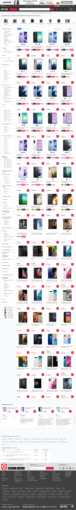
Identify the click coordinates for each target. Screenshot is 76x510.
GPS (6, 284)
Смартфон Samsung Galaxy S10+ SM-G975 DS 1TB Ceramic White (37, 369)
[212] (21, 52)
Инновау (6, 44)
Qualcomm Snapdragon (9, 237)
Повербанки (5, 499)
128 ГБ (6, 127)
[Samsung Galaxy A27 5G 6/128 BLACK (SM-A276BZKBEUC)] (37, 37)
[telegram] (67, 468)
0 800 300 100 (68, 474)
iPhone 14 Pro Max (8, 113)
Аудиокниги (42, 477)
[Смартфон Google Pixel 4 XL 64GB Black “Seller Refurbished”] (52, 251)
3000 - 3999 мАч (8, 160)
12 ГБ (6, 152)
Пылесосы (5, 496)
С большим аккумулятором (8, 89)
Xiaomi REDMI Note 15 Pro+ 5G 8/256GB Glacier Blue (11, 308)
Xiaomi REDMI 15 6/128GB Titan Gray (37, 74)
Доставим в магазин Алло (8, 36)
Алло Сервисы (43, 475)
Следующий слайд (73, 417)
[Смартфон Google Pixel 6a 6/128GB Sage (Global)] (67, 295)
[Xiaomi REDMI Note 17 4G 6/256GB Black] (67, 145)
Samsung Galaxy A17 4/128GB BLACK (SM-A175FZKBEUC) (10, 310)
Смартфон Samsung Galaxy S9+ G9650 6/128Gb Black (51, 369)
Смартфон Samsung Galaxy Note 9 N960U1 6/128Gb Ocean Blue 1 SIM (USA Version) (52, 281)
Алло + (6, 50)
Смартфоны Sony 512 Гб (24, 441)
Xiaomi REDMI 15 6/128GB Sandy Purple (51, 74)
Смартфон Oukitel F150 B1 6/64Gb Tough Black (51, 325)
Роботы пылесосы (12, 496)
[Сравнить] (61, 9)
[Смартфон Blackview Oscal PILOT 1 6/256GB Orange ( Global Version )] (67, 224)
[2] (35, 212)
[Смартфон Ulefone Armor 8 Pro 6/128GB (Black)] (23, 339)
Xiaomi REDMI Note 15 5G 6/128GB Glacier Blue (51, 155)
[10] (21, 212)
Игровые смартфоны (8, 99)
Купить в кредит (30, 478)
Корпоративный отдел (57, 480)
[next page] (52, 401)
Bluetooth (7, 287)
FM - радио (7, 295)
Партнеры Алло (56, 475)
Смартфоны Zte (14, 441)
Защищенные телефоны (7, 94)
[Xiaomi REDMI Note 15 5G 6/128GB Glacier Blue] (52, 145)
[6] (21, 239)
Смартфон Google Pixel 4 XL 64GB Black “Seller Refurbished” (52, 258)
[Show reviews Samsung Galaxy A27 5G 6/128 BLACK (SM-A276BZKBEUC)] (40, 409)
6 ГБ (6, 147)
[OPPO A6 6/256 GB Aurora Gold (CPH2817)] (52, 172)
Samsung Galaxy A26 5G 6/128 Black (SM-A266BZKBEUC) (67, 74)
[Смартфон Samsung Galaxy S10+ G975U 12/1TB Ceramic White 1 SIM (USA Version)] (52, 295)
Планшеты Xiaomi (6, 491)
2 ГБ (6, 142)
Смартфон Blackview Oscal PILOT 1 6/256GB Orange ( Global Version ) (66, 234)
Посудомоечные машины (31, 496)
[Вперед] (72, 22)
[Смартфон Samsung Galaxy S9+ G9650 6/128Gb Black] (52, 361)
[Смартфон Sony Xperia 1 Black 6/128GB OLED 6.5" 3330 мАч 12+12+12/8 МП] (37, 383)
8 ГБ (6, 148)
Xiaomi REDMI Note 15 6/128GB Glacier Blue (52, 47)
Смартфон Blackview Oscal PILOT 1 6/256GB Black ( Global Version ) (67, 391)
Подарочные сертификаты (32, 480)
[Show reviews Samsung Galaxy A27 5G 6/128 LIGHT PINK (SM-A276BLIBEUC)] (58, 409)
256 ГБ (6, 129)
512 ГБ (6, 130)
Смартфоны (7, 91)
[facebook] (60, 468)
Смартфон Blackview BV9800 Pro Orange (22, 325)
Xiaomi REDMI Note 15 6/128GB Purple (23, 47)
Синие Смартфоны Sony (63, 441)
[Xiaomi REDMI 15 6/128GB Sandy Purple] (52, 64)
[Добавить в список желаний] (28, 36)
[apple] (26, 507)
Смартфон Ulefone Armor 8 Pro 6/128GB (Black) (23, 347)
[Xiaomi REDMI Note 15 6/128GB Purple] (23, 37)
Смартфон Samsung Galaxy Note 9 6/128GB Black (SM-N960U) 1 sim (22, 281)
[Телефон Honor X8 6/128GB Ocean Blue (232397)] (52, 339)
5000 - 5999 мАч (8, 163)
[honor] (54, 507)
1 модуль (6, 219)
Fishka (28, 475)
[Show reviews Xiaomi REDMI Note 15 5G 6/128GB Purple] (22, 409)
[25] (35, 52)
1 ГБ (5, 139)
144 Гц (6, 193)
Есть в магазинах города (7, 32)
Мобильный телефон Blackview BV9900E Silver (67, 325)
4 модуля (7, 224)
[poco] (37, 507)
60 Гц (6, 188)
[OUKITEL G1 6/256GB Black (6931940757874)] (52, 199)
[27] (50, 187)
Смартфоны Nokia (5, 441)
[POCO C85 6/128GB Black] (23, 91)
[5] (65, 305)
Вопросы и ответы (18, 478)
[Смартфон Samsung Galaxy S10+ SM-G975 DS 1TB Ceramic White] (37, 361)
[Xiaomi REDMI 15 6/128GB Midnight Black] (23, 64)
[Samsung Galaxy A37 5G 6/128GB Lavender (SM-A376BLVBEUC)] (67, 118)
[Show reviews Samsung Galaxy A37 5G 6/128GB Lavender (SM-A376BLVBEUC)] (5, 409)
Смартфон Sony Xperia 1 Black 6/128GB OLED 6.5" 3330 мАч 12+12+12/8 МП (37, 391)
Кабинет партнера (56, 478)
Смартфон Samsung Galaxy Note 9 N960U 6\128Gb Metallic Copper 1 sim (23, 303)
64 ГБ (6, 126)
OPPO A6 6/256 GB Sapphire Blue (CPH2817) (66, 182)
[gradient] (69, 98)
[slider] (3, 61)
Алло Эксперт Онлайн (44, 473)
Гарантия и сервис (18, 475)
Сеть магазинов (5, 478)
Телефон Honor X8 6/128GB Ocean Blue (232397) (51, 347)
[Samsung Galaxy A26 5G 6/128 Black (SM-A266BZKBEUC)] (67, 64)
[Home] (2, 13)
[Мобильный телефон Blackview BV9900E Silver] (67, 317)
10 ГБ (6, 150)
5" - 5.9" (6, 178)
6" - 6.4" (6, 179)
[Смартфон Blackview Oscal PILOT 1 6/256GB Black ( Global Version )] (67, 383)
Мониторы (61, 491)
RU (72, 5)
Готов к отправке (8, 33)
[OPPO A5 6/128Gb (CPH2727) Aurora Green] (23, 199)
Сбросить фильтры (26, 28)
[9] (21, 283)
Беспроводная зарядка (8, 291)
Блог (15, 477)
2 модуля (7, 221)
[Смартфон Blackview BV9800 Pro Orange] (23, 317)
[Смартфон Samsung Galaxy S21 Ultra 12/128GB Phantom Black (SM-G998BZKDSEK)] (37, 273)
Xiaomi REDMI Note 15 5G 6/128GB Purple (22, 155)
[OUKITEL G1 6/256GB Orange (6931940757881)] (67, 199)
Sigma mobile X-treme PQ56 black (22, 258)
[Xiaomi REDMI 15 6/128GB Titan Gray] (37, 64)
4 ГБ (6, 145)
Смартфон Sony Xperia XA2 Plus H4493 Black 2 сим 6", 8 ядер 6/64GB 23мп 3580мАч (22, 391)
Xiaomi (6, 72)
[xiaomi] (24, 507)
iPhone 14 (6, 118)
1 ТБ (5, 132)
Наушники (35, 491)
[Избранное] (64, 9)
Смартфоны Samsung (29, 488)
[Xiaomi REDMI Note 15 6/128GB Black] (67, 37)
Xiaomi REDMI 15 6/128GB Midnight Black (22, 74)
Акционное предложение (8, 40)
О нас (3, 477)
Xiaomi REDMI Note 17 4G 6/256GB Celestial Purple (22, 182)
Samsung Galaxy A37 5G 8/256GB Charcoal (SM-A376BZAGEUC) (10, 315)
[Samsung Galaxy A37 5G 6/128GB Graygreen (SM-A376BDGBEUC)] (52, 118)
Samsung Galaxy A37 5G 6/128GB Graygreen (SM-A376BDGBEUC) (51, 128)
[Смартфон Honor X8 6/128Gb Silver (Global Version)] (67, 339)
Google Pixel (7, 78)
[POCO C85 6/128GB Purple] (37, 91)
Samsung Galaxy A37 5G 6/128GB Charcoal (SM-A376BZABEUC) (66, 101)
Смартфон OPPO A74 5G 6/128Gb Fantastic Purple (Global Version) (66, 369)
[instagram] (63, 468)
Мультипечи (21, 496)
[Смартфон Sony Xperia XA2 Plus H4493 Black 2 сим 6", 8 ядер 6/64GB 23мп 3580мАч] (23, 383)
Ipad (63, 488)
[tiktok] (73, 468)
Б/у (5, 206)
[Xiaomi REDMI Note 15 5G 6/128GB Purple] (23, 145)
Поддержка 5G (8, 95)
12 (49, 400)
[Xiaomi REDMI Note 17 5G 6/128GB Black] (37, 172)
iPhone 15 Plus (7, 110)
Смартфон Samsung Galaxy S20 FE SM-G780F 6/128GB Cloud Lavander (51, 391)
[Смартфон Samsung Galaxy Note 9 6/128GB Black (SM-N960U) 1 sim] (23, 273)
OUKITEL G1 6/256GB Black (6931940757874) (51, 207)
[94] (21, 106)
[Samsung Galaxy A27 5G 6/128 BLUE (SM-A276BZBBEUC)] (37, 118)
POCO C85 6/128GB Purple (36, 100)
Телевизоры (54, 491)
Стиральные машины (42, 496)
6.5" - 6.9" (7, 181)
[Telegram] (67, 476)
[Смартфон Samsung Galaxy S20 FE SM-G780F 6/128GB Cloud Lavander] (52, 383)
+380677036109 (36, 455)
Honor (6, 79)
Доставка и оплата (18, 473)
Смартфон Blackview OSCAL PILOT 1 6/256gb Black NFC (22, 234)
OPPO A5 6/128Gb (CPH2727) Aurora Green (22, 207)
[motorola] (47, 507)
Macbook (29, 491)
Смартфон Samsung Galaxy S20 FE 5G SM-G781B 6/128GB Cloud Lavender (67, 281)
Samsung (7, 73)
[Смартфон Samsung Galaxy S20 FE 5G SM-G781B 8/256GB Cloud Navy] (37, 295)
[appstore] (12, 468)
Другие (6, 240)
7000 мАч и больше (8, 167)
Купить (28, 55)
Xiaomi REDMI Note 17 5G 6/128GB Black (36, 182)
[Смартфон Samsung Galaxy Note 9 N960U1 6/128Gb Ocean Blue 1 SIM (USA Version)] (52, 273)
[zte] (41, 507)
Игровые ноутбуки (21, 491)
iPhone (21, 488)
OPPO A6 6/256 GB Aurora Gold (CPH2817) (52, 182)
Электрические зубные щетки (64, 496)
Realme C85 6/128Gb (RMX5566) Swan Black (36, 207)
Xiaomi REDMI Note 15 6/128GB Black (67, 47)
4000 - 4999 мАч (8, 162)
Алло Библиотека (43, 478)
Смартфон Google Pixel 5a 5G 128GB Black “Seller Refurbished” (23, 369)
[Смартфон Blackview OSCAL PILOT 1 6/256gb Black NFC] (23, 224)
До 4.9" (6, 176)
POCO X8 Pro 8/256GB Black (10, 312)
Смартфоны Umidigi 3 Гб (51, 441)
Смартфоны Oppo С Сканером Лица (37, 441)
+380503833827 (36, 452)
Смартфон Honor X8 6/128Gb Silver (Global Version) (67, 347)
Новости (3, 475)
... (46, 400)
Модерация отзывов (19, 480)
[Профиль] (57, 9)
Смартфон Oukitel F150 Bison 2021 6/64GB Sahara (37, 325)
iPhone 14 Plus (7, 116)
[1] (65, 239)
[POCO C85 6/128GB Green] (52, 91)
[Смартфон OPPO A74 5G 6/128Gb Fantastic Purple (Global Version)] (67, 361)
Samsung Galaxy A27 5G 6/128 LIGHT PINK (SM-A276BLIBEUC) (23, 128)
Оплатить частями (31, 477)
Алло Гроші (29, 473)
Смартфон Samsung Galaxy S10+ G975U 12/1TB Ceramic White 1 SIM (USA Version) (52, 303)
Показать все (5, 81)
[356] (21, 79)
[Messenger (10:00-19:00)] (69, 476)
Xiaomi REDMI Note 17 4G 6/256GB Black (66, 155)
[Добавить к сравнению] (28, 33)
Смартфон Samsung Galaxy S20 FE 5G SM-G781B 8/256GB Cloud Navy (37, 303)
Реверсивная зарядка (8, 281)
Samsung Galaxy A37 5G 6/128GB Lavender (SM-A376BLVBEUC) (66, 128)
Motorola (6, 75)
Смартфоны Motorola (50, 488)
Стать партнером (56, 477)
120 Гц (6, 191)
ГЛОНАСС (7, 285)
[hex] (21, 44)
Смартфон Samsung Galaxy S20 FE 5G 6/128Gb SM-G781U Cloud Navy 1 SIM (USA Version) (67, 258)
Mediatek (9, 234)
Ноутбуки (14, 491)
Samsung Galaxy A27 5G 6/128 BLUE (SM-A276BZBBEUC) (37, 128)
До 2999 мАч (7, 159)
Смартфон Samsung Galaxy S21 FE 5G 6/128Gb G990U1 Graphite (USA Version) (37, 234)
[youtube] (70, 468)
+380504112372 (36, 459)
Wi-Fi (6, 282)
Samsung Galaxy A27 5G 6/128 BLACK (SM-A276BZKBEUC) (37, 47)
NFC (6, 97)
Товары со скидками (8, 43)
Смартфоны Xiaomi (14, 488)
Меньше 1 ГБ (8, 138)
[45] (65, 106)
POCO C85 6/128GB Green (51, 100)
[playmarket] (21, 468)
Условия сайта (17, 481)
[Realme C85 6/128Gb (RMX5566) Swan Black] (37, 199)
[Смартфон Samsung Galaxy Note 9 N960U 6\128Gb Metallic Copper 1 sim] (23, 295)
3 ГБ (6, 144)
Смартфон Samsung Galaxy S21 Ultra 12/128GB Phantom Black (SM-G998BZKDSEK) (37, 281)
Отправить (20, 9)
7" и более (7, 182)
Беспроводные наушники (44, 491)
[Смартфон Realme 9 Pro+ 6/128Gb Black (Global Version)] (37, 339)
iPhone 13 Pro (7, 121)
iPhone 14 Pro (7, 115)
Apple (6, 70)
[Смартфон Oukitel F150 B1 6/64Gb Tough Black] (52, 317)
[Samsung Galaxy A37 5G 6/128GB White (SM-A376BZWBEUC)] (37, 145)
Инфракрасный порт (8, 294)
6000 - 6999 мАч (8, 165)
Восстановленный (9, 87)
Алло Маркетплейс (56, 473)
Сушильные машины (53, 496)
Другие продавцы (8, 51)
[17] (65, 261)
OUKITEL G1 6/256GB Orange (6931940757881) (67, 207)
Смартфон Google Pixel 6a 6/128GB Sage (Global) (66, 303)
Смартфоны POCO (39, 488)
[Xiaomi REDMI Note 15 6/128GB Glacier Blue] (52, 37)
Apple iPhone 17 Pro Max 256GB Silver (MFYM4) (10, 317)
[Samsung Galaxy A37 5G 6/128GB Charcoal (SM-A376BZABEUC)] (67, 91)
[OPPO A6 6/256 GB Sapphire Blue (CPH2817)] (67, 172)
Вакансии (4, 473)
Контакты (4, 480)
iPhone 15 (7, 112)
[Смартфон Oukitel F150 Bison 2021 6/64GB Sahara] (37, 317)
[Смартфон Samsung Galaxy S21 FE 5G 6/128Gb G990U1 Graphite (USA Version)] (37, 224)
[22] (21, 160)
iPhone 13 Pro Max (8, 119)
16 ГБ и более (8, 153)
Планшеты (58, 488)
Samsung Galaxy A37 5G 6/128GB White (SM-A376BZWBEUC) (36, 155)
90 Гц (6, 190)
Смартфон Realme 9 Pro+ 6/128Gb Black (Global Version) (37, 347)
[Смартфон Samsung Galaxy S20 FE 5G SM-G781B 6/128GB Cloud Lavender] (67, 273)
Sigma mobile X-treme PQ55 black (36, 258)
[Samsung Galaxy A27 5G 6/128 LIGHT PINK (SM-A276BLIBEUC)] (23, 118)
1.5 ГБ (6, 141)
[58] (65, 79)
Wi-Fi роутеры (68, 491)
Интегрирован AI (8, 101)
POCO (6, 76)
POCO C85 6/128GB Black (22, 100)
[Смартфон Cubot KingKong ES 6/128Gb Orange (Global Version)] (52, 224)
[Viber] (65, 476)
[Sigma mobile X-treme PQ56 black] (23, 251)
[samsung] (31, 507)
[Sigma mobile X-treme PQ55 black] (37, 251)
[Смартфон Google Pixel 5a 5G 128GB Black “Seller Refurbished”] (23, 361)
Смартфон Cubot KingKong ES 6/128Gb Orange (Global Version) (52, 234)
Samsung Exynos (9, 238)
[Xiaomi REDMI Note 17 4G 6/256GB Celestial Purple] (23, 172)
